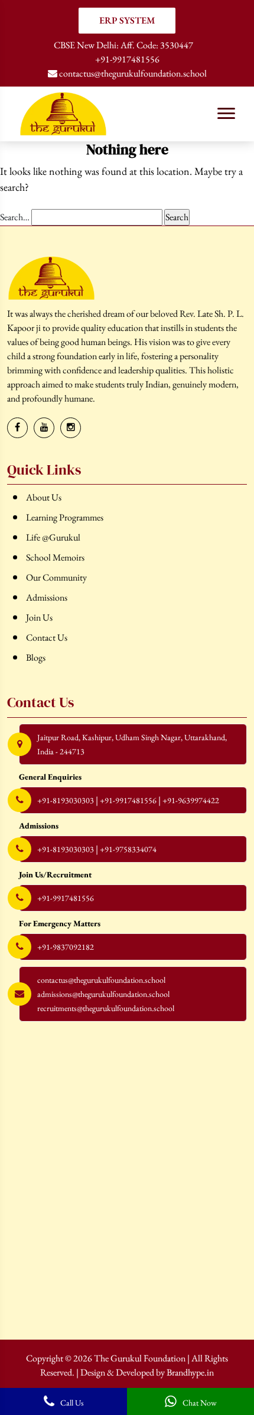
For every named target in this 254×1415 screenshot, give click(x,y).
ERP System (127, 20)
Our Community (56, 577)
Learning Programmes (64, 517)
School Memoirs (55, 557)
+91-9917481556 (127, 59)
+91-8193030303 (65, 800)
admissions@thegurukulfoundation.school (103, 994)
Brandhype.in (190, 1372)
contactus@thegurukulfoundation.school (132, 73)
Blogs (35, 657)
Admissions (46, 597)
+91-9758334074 (128, 849)
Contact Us (46, 637)
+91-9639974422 (190, 800)
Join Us (39, 617)
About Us (43, 497)
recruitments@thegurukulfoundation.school (105, 1008)
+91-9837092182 (65, 947)
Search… (15, 217)
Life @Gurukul (53, 537)
